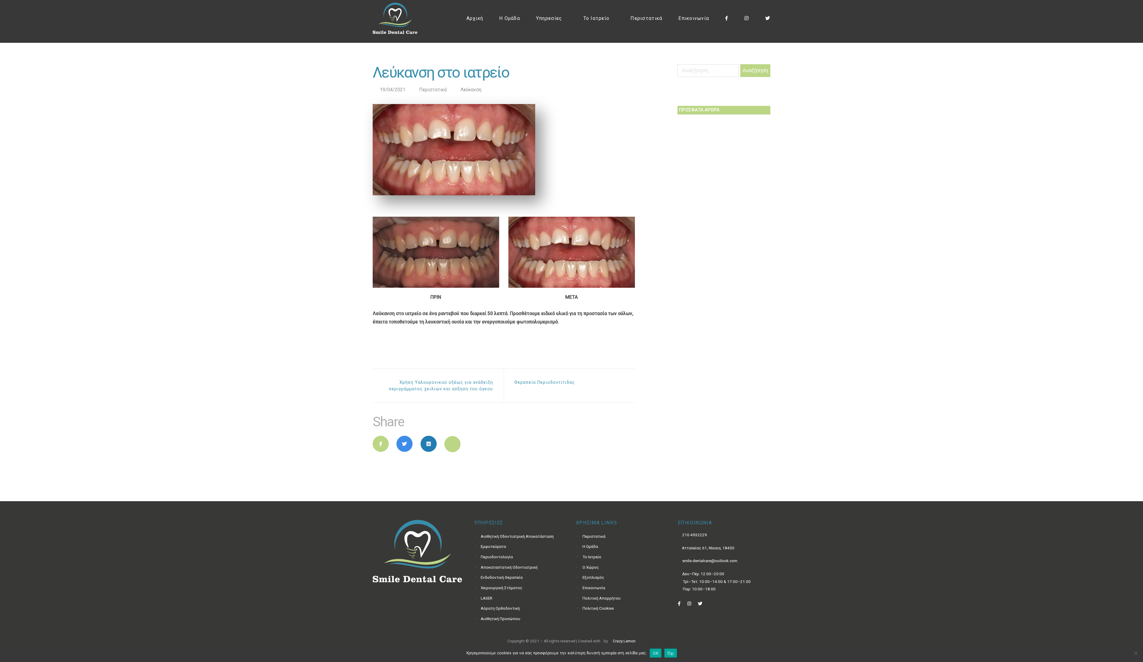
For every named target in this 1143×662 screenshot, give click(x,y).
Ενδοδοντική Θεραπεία (502, 577)
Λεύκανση (470, 89)
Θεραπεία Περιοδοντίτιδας (544, 382)
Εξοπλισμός (593, 577)
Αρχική (474, 18)
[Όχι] (1136, 653)
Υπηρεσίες (549, 18)
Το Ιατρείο (596, 18)
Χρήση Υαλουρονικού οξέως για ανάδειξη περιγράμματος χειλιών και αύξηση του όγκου (441, 385)
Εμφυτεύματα (493, 546)
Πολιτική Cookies (598, 608)
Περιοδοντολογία (497, 556)
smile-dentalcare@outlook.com (709, 560)
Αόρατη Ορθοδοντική (500, 608)
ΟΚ (655, 653)
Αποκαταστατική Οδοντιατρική (509, 567)
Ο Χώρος (591, 567)
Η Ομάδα (509, 18)
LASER (486, 598)
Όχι (670, 653)
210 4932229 (694, 534)
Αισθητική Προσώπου (500, 618)
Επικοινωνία (693, 18)
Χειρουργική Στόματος (501, 587)
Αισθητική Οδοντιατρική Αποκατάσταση (517, 536)
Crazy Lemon (623, 641)
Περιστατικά (646, 18)
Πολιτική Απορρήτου (602, 598)
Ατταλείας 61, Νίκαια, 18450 (707, 547)
